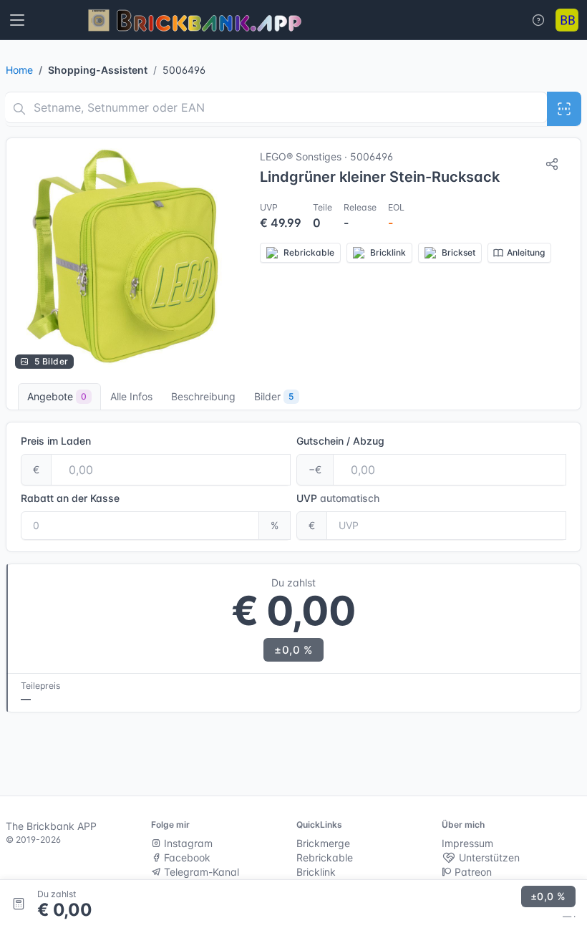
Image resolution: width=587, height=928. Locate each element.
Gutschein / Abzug (340, 441)
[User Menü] (567, 20)
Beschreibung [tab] (203, 396)
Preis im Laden (56, 441)
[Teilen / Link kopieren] (552, 164)
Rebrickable (324, 857)
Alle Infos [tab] (131, 396)
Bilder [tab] (274, 396)
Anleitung (526, 252)
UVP (337, 498)
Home (19, 70)
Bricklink (316, 872)
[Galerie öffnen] (126, 258)
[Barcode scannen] (564, 109)
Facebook (185, 857)
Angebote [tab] (57, 396)
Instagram (187, 843)
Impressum (467, 843)
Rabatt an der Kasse (70, 498)
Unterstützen (488, 857)
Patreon (472, 872)
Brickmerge (323, 843)
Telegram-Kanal (200, 872)
